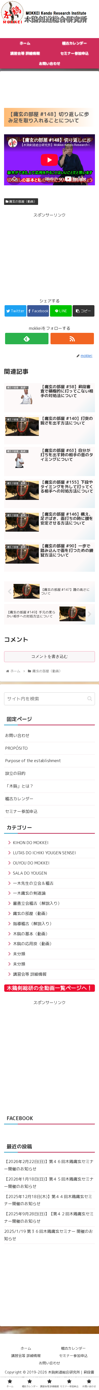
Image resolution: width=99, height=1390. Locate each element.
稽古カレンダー (19, 799)
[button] (89, 698)
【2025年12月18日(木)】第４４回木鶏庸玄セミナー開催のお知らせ (48, 1200)
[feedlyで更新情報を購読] (27, 338)
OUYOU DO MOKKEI (31, 863)
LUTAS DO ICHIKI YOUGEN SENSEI (44, 853)
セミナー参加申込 (21, 811)
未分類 (19, 954)
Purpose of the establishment (33, 760)
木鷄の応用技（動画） (33, 943)
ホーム (26, 1348)
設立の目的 (15, 773)
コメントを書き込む (49, 656)
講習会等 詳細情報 (29, 974)
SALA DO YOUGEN (30, 873)
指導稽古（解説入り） (33, 923)
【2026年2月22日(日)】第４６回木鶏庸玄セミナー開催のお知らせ (49, 1165)
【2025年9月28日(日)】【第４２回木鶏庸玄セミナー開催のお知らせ (49, 1217)
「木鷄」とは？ (19, 786)
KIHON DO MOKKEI (30, 842)
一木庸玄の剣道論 (29, 893)
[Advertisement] (49, 88)
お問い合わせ (17, 735)
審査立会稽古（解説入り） (37, 903)
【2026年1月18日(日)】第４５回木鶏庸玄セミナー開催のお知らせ (49, 1182)
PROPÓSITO (16, 748)
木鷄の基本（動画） (31, 934)
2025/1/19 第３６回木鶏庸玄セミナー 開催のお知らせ (48, 1235)
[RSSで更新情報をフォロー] (72, 338)
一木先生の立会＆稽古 (33, 883)
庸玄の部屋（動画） (22, 201)
